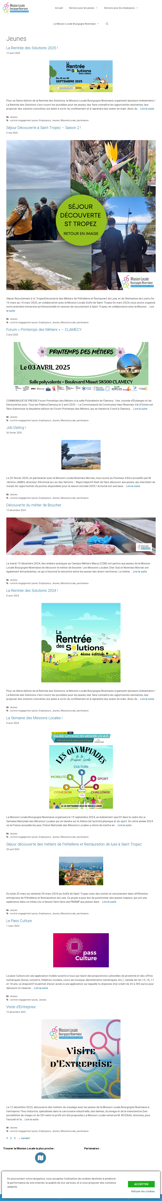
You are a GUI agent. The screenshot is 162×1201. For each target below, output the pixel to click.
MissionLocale (68, 120)
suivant (24, 1138)
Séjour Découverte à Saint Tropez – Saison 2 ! (43, 127)
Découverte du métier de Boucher (33, 505)
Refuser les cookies (143, 1191)
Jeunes (13, 117)
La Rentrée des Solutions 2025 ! (32, 48)
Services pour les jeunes (81, 8)
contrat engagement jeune (24, 120)
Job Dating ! (16, 427)
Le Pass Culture (19, 921)
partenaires (83, 120)
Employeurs (45, 120)
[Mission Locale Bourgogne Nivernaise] (15, 8)
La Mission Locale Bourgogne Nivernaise (74, 23)
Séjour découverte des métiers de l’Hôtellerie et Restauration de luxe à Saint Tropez (74, 844)
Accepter (141, 1184)
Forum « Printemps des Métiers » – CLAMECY (44, 329)
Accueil (59, 8)
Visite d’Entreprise (21, 1007)
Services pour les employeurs (119, 8)
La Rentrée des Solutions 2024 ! (32, 590)
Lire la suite (147, 108)
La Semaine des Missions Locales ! (34, 718)
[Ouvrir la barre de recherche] (107, 24)
